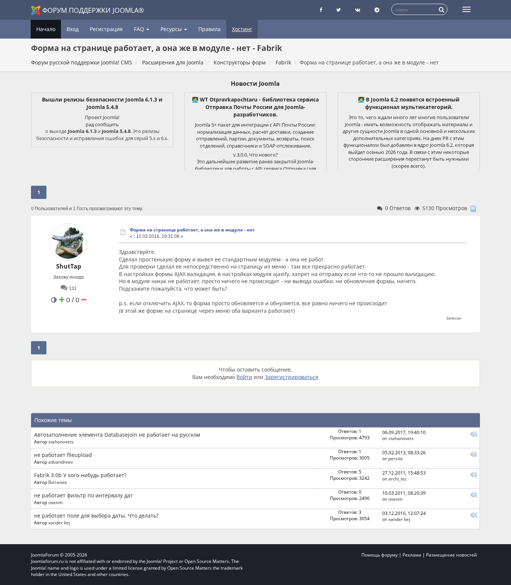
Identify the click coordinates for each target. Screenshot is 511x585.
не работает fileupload (63, 454)
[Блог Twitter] (338, 10)
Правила (209, 29)
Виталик (57, 482)
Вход (73, 29)
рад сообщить (102, 124)
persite (395, 458)
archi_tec (397, 479)
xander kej (59, 522)
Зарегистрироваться (291, 377)
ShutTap (68, 266)
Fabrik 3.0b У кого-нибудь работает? (80, 475)
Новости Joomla (255, 83)
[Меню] (466, 9)
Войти (244, 377)
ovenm (55, 502)
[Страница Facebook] (320, 10)
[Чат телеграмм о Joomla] (377, 10)
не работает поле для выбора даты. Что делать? (96, 515)
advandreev (60, 462)
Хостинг (242, 29)
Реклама (412, 555)
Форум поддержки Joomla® (93, 10)
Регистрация (106, 29)
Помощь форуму (379, 555)
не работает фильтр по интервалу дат (83, 495)
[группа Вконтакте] (358, 10)
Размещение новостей (451, 555)
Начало (45, 29)
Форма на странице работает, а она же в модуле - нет (192, 230)
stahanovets (61, 442)
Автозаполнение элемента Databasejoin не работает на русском (117, 434)
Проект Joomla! (102, 117)
